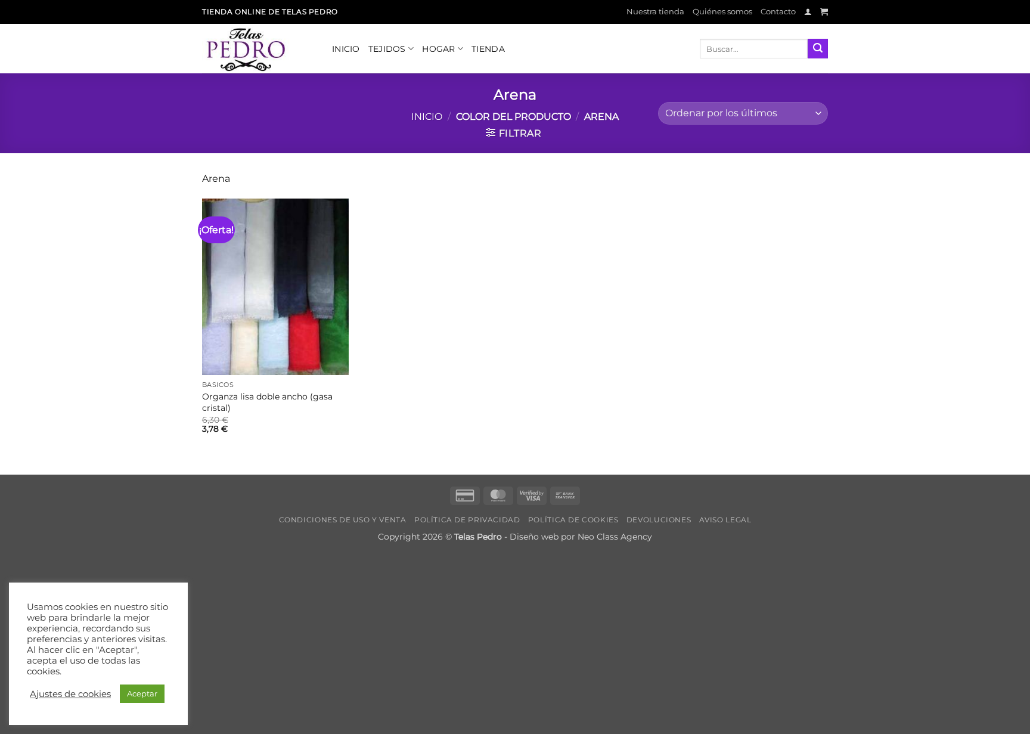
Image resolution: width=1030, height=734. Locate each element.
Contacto (778, 11)
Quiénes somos (722, 11)
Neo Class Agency (615, 536)
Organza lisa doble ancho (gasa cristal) (267, 402)
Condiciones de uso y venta (343, 519)
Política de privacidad (467, 519)
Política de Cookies (573, 519)
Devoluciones (658, 519)
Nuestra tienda (655, 11)
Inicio (346, 49)
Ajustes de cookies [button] (70, 694)
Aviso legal (725, 519)
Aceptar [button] (142, 693)
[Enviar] (818, 49)
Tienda (488, 49)
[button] (808, 11)
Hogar (438, 49)
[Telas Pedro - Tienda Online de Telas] (258, 48)
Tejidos (387, 49)
